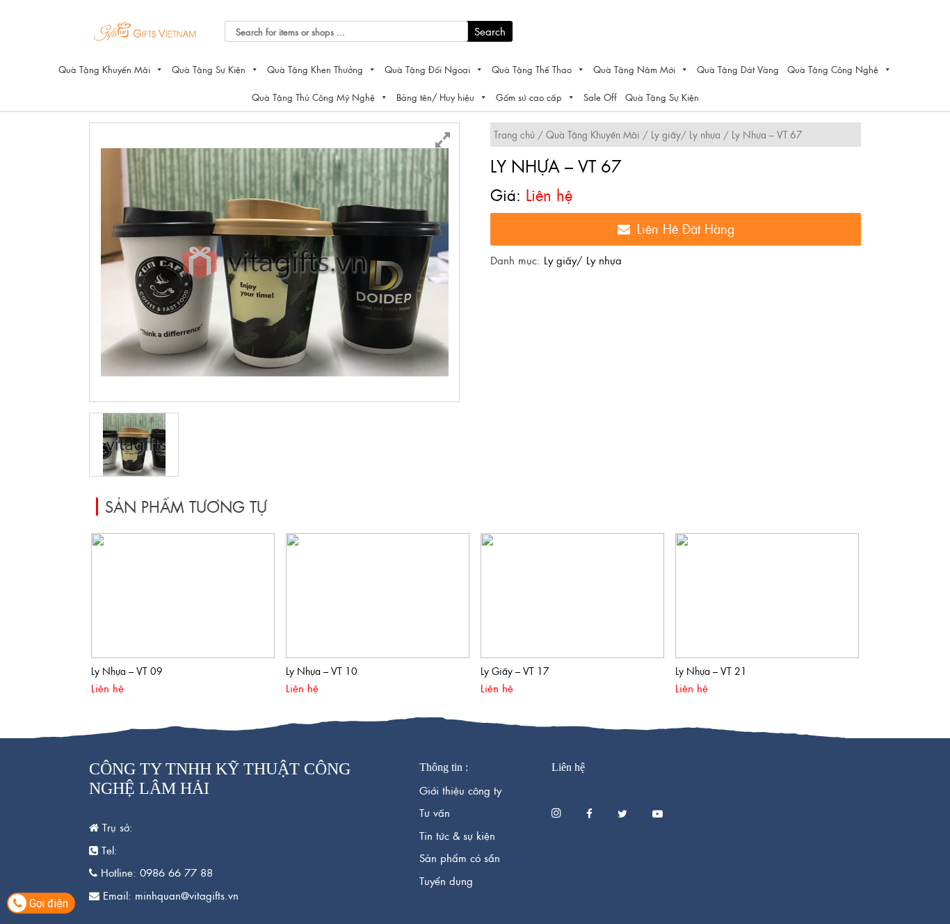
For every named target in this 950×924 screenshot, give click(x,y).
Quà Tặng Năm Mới (634, 69)
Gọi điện (47, 903)
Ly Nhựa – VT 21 (711, 671)
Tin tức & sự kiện (457, 835)
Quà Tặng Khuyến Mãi (104, 69)
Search (490, 31)
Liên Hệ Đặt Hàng (685, 228)
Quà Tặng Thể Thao (532, 69)
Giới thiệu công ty (460, 790)
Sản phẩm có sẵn (459, 857)
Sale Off (600, 97)
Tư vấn (434, 812)
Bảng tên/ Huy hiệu (435, 97)
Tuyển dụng (446, 880)
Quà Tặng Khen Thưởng (315, 69)
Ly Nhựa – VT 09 (127, 671)
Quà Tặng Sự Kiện (208, 69)
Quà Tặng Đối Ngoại (427, 69)
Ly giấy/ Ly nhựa (685, 134)
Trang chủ (514, 134)
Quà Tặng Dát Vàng (738, 69)
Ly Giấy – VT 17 (515, 671)
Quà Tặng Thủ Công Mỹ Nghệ (313, 97)
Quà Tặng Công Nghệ (832, 69)
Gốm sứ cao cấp (529, 97)
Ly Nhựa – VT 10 (321, 671)
